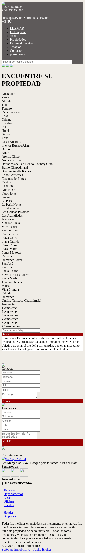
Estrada (6, 293)
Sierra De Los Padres (15, 274)
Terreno (7, 108)
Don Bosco (9, 189)
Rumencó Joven (12, 260)
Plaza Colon (10, 245)
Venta (13, 36)
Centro (6, 182)
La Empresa (18, 32)
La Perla (7, 201)
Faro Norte (9, 193)
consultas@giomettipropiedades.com (25, 17)
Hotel (5, 130)
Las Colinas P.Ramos (15, 212)
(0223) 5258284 (15, 459)
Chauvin (7, 186)
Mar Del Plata (11, 223)
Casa (5, 116)
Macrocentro (10, 219)
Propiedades (18, 39)
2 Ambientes (10, 311)
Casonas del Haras (14, 178)
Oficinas (9, 501)
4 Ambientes (10, 319)
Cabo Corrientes (12, 175)
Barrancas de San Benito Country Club (27, 164)
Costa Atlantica (11, 141)
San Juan (7, 267)
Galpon (6, 134)
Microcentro (10, 226)
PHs (6, 509)
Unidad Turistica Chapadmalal (21, 300)
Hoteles (8, 512)
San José (7, 263)
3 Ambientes (10, 315)
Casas (7, 497)
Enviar (6, 401)
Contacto (16, 50)
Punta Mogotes (11, 252)
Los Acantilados (12, 215)
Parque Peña (10, 234)
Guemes (7, 197)
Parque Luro (10, 230)
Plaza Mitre (9, 249)
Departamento (11, 112)
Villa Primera (10, 289)
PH (4, 127)
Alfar (5, 153)
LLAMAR (17, 28)
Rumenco (8, 256)
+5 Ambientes (11, 326)
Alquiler (7, 101)
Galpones (10, 516)
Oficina (6, 119)
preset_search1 (19, 54)
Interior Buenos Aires (16, 145)
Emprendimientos (21, 43)
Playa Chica (9, 237)
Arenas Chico (11, 156)
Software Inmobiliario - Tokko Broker (26, 549)
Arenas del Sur (11, 160)
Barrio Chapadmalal (15, 167)
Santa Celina (10, 271)
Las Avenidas (10, 208)
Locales (7, 123)
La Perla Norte (11, 204)
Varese (6, 285)
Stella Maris (9, 278)
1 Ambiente (9, 308)
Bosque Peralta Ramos (16, 171)
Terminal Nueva (12, 282)
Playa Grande (10, 241)
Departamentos (13, 494)
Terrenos (9, 490)
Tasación (15, 47)
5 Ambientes (10, 322)
